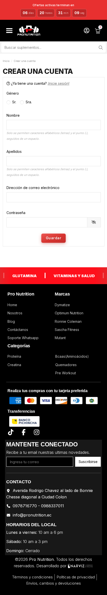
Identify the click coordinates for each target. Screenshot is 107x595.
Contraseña (15, 213)
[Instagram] (36, 432)
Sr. (13, 102)
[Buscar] (101, 48)
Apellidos (14, 151)
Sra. (28, 102)
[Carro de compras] (97, 30)
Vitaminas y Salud (71, 275)
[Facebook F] (23, 432)
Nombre (13, 115)
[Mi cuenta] (86, 30)
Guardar (53, 238)
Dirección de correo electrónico (32, 188)
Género (12, 93)
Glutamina (21, 275)
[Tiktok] (10, 432)
